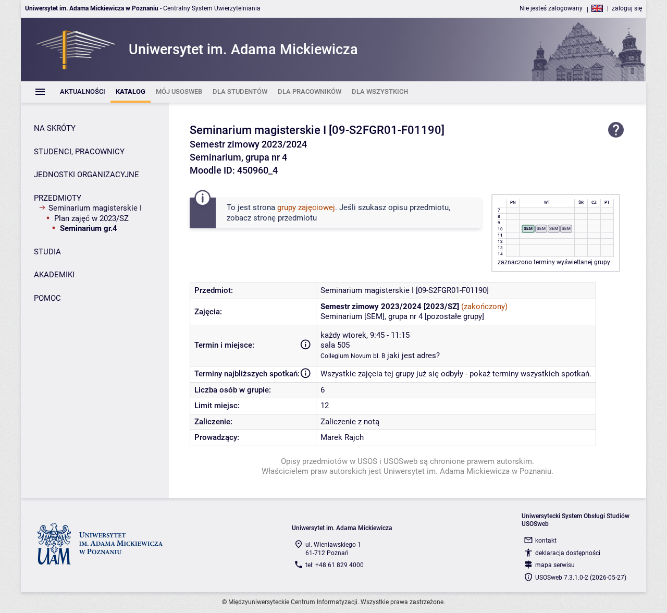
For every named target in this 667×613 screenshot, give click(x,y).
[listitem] (82, 92)
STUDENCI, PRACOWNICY (79, 151)
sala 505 (335, 345)
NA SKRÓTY (55, 128)
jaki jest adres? (413, 355)
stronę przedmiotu (285, 218)
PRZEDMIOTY (57, 198)
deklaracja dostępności (567, 553)
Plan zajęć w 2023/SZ (91, 218)
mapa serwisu (555, 565)
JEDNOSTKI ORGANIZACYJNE (86, 174)
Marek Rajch (342, 437)
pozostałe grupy (454, 316)
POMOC (47, 298)
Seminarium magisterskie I (95, 208)
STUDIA (47, 251)
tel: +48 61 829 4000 (334, 565)
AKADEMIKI (54, 274)
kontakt (546, 540)
